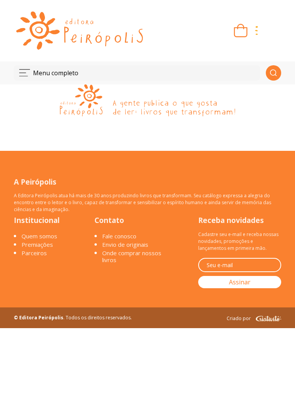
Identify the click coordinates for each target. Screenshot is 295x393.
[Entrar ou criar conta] (272, 30)
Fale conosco (119, 236)
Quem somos (39, 236)
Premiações (37, 244)
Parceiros (34, 252)
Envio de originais (125, 244)
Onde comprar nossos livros (131, 256)
